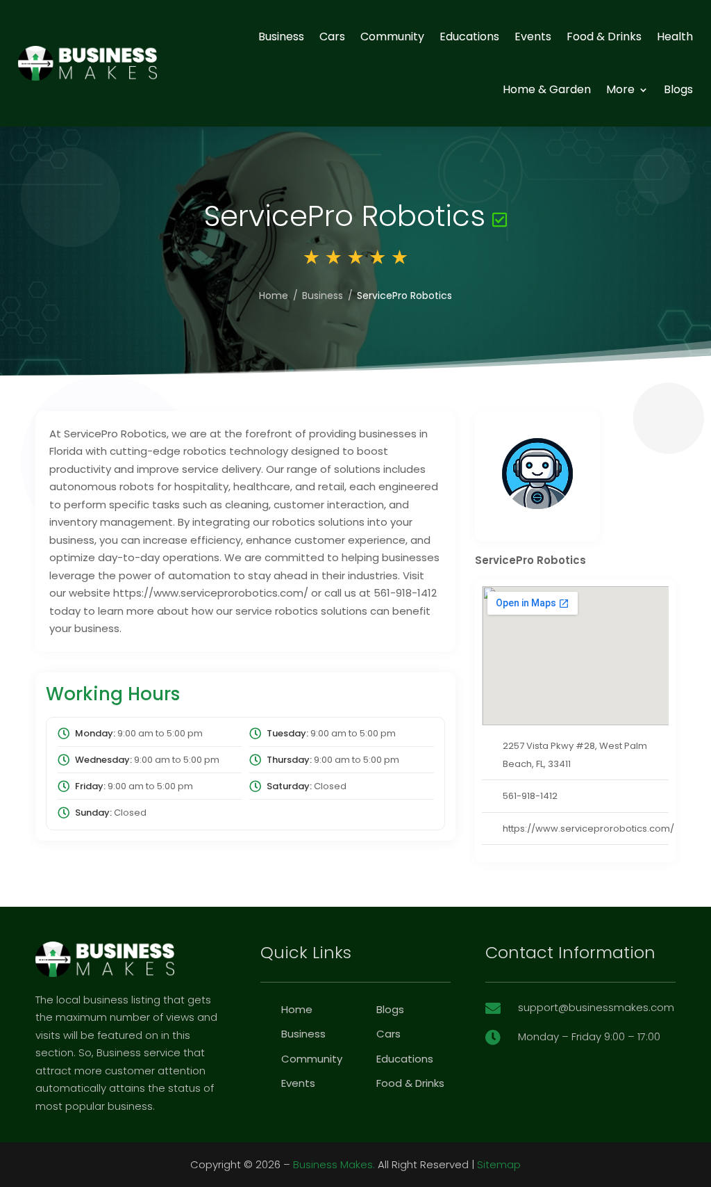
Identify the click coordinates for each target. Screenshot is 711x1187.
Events (533, 37)
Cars (332, 37)
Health (675, 37)
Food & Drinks (604, 37)
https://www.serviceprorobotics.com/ (588, 828)
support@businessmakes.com (596, 1007)
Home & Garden (547, 89)
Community (392, 37)
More (620, 89)
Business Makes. (334, 1164)
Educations (469, 37)
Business (281, 37)
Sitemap (499, 1164)
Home (273, 295)
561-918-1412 (530, 795)
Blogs (678, 89)
